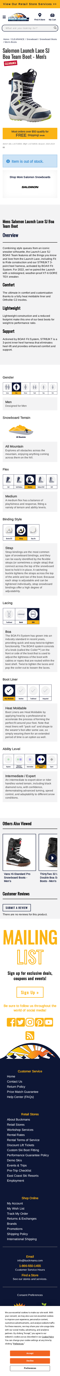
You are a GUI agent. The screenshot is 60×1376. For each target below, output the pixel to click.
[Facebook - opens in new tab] (11, 1022)
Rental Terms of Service (23, 1140)
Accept (30, 1353)
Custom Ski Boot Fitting (23, 1150)
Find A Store (39, 19)
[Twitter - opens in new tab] (20, 1022)
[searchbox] (55, 28)
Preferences (30, 1368)
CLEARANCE (17, 39)
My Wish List (15, 1208)
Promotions (14, 1229)
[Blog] (30, 1035)
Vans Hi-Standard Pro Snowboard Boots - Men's (17, 877)
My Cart (52, 19)
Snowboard (32, 39)
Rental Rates (16, 1135)
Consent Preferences (30, 1295)
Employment (15, 1180)
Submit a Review (17, 908)
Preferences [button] (18, 1344)
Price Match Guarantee (22, 1091)
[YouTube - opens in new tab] (48, 1022)
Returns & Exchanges (21, 1218)
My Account (15, 1203)
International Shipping (22, 1239)
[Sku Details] (3, 147)
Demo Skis (14, 1160)
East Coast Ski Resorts (22, 1175)
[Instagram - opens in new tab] (30, 1022)
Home (6, 39)
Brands (12, 1223)
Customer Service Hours (30, 1269)
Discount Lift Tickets (20, 1145)
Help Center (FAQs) (20, 1097)
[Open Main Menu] (5, 17)
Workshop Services (20, 1129)
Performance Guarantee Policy (28, 1155)
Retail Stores (15, 1124)
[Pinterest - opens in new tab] (39, 1022)
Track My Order (17, 1213)
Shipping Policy (17, 1234)
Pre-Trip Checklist (19, 1170)
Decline (30, 1361)
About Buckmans (18, 1119)
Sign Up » (30, 992)
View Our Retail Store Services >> (30, 4)
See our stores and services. (30, 1279)
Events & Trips (17, 1165)
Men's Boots (11, 42)
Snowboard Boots (48, 39)
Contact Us (14, 1081)
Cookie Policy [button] (48, 1337)
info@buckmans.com (30, 1260)
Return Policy (16, 1086)
